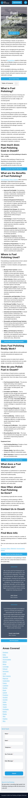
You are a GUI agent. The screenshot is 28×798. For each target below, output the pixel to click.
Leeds (4, 673)
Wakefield (13, 548)
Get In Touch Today (14, 78)
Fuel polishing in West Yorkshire (9, 179)
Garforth (5, 692)
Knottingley (6, 709)
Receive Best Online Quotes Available (14, 341)
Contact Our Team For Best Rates (14, 168)
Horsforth (5, 697)
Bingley (5, 714)
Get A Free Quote (14, 640)
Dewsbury (3, 548)
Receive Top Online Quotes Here (14, 460)
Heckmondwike (21, 548)
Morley (4, 664)
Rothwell (5, 669)
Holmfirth (5, 699)
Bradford (5, 688)
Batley (8, 548)
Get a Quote (13, 33)
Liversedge (6, 666)
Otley (4, 716)
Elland (4, 690)
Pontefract (5, 695)
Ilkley (4, 721)
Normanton (6, 671)
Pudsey (5, 683)
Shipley (5, 704)
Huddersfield (6, 681)
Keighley (5, 718)
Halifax (4, 702)
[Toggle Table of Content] (15, 83)
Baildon (5, 711)
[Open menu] (25, 2)
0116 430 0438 (17, 2)
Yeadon (5, 707)
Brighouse (5, 678)
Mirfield (3, 550)
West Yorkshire (7, 676)
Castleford (5, 685)
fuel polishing (10, 60)
